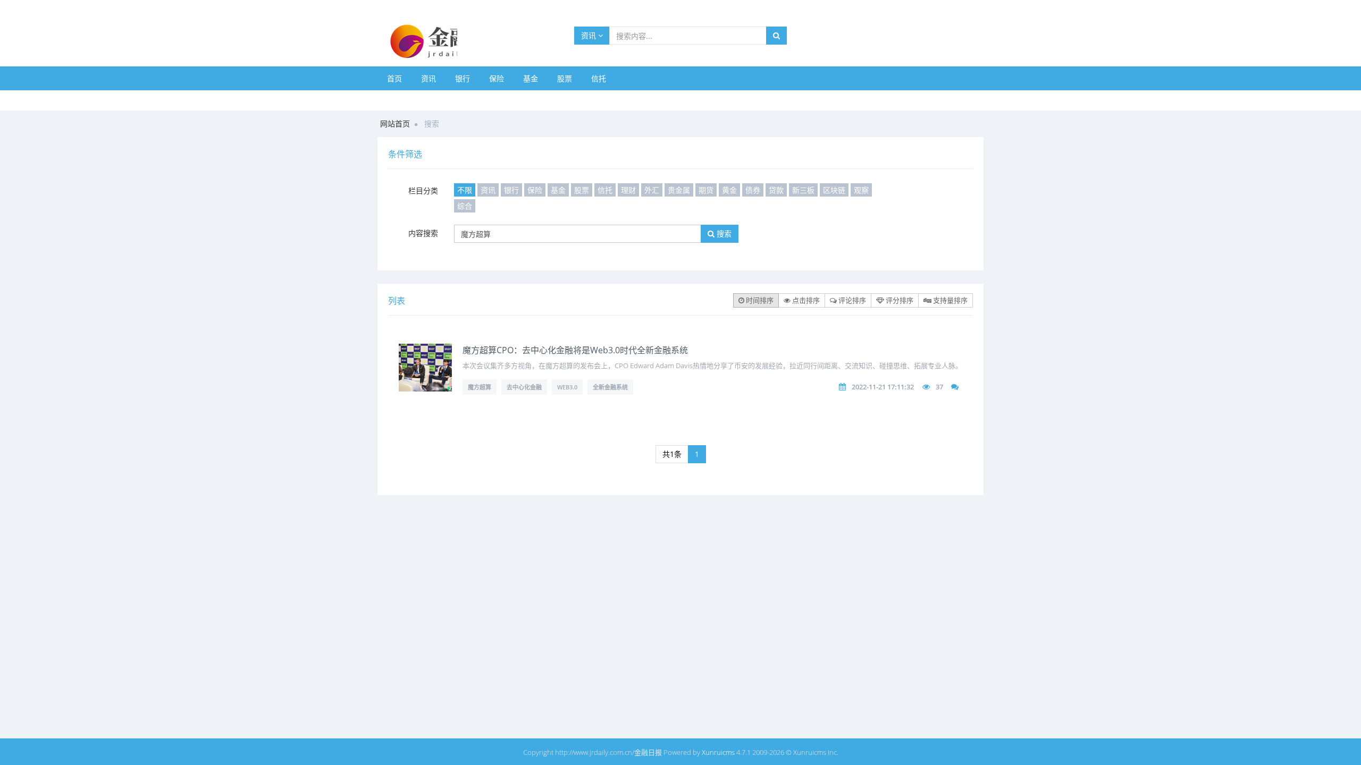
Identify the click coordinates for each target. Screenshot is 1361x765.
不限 (464, 190)
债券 (752, 190)
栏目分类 (423, 190)
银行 (462, 78)
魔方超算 (479, 387)
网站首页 (395, 123)
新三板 (803, 190)
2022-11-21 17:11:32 (883, 387)
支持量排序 (949, 300)
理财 (628, 190)
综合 (464, 206)
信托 (598, 78)
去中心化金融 (524, 387)
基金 (530, 78)
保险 (496, 78)
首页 (394, 78)
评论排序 (851, 300)
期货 (706, 190)
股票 (564, 78)
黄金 (729, 190)
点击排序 (805, 300)
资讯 (589, 35)
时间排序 (759, 300)
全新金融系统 (610, 387)
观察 (861, 190)
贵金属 (679, 190)
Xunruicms (718, 752)
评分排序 (898, 300)
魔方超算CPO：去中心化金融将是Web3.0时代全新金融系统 (575, 350)
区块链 (834, 190)
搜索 (723, 233)
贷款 (776, 190)
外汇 (651, 190)
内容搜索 (423, 233)
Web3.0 (567, 387)
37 (939, 387)
